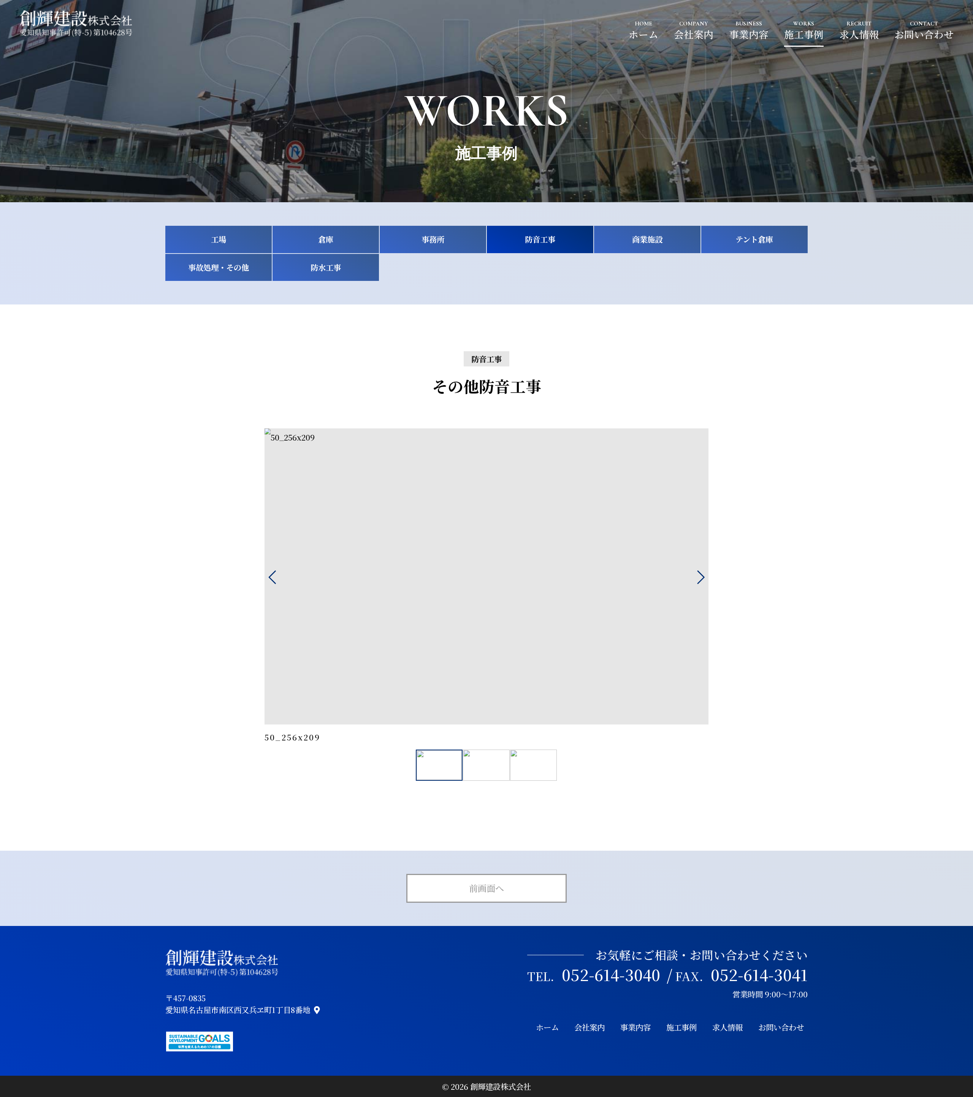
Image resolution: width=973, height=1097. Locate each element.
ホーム (643, 34)
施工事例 (804, 34)
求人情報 (859, 34)
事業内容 (749, 34)
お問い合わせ (924, 34)
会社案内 (693, 34)
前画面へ (486, 887)
